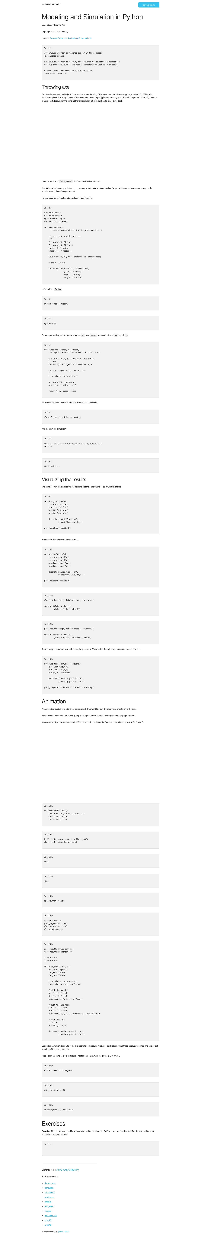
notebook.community (51, 3)
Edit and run (149, 5)
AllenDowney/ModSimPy (67, 1169)
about (67, 1231)
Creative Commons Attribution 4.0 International (70, 38)
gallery (60, 1231)
